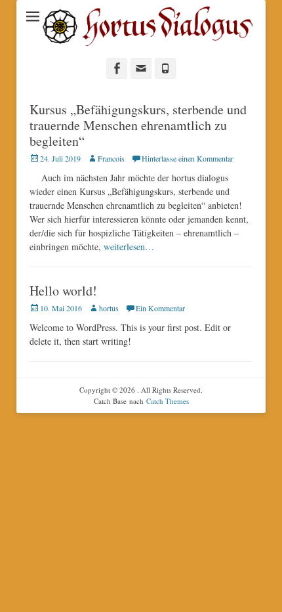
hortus (109, 308)
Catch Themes (167, 401)
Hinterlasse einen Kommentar (187, 158)
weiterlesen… (129, 246)
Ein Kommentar (160, 308)
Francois (111, 158)
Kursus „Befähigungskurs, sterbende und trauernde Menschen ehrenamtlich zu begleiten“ (138, 125)
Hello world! (63, 290)
